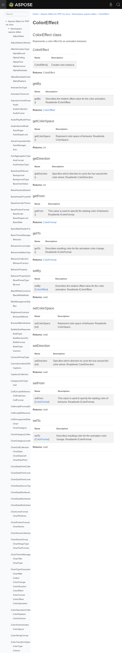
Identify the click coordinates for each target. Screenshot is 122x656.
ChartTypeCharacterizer (22, 569)
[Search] (118, 4)
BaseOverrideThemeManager (25, 203)
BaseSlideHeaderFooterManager (26, 229)
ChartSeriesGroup (19, 539)
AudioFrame (19, 113)
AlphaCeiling (19, 57)
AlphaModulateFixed (20, 77)
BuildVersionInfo (20, 338)
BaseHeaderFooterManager (24, 196)
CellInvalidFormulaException (24, 406)
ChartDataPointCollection (23, 466)
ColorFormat (19, 595)
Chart (15, 423)
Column (16, 650)
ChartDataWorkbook (20, 492)
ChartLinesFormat (19, 511)
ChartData (18, 451)
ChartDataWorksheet (21, 499)
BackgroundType (21, 179)
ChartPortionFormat (20, 522)
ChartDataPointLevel (20, 473)
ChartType (18, 563)
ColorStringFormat (19, 635)
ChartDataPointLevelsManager (25, 479)
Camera (17, 351)
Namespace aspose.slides (84, 14)
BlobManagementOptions (23, 301)
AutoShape (18, 130)
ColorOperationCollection (23, 610)
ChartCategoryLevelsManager (25, 441)
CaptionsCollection (19, 374)
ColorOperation (20, 603)
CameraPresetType (20, 357)
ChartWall (17, 573)
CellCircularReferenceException (26, 391)
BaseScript (18, 214)
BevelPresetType (21, 280)
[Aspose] (20, 4)
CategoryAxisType (19, 381)
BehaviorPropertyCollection (23, 276)
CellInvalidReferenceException (25, 413)
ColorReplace (19, 614)
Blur (15, 306)
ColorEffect (18, 590)
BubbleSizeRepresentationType (25, 329)
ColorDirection (19, 586)
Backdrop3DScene (19, 171)
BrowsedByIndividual (20, 323)
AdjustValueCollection (21, 42)
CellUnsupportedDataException (25, 419)
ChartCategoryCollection (22, 434)
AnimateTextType (19, 87)
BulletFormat (19, 342)
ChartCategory (20, 428)
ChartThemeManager (21, 554)
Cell (15, 385)
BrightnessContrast (20, 312)
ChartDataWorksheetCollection (25, 505)
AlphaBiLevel (19, 53)
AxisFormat (18, 160)
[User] (111, 4)
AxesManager (19, 145)
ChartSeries (18, 526)
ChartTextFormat (21, 548)
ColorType (18, 646)
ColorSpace (18, 629)
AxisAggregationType (21, 156)
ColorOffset (18, 599)
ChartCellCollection (20, 447)
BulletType (18, 346)
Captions (17, 368)
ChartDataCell (19, 456)
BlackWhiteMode (21, 295)
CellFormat (18, 400)
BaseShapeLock (20, 218)
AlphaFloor (18, 62)
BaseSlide (17, 222)
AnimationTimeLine (20, 94)
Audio (15, 104)
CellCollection (19, 396)
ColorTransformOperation (23, 642)
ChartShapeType (21, 544)
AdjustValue (18, 36)
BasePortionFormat (20, 209)
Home (35, 14)
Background (18, 175)
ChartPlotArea (19, 516)
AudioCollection (20, 109)
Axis (15, 149)
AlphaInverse (19, 66)
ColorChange (19, 582)
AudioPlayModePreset (21, 119)
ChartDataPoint (20, 460)
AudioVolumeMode (20, 126)
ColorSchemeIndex (20, 625)
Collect (16, 578)
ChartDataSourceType (21, 486)
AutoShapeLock (20, 134)
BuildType (17, 334)
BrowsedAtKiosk (20, 316)
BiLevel (16, 284)
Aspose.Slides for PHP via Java (55, 14)
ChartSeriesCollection (21, 533)
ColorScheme (19, 618)
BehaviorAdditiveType (21, 252)
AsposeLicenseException (22, 100)
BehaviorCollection (19, 259)
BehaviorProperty (19, 269)
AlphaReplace (19, 81)
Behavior (17, 239)
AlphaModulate (20, 70)
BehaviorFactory (20, 263)
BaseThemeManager (21, 235)
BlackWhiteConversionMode (24, 291)
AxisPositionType (21, 164)
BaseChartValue (20, 184)
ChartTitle (17, 558)
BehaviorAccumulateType (23, 246)
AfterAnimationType (20, 49)
